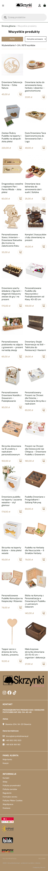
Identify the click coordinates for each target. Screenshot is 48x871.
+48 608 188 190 (13, 744)
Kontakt (6, 778)
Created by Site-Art (39, 867)
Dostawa (6, 808)
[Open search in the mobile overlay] (24, 17)
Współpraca (8, 804)
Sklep (5, 781)
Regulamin (7, 793)
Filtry (12, 39)
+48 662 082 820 (13, 740)
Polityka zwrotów (10, 789)
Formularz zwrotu (10, 797)
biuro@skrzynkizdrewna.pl (17, 736)
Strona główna (8, 26)
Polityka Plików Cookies (12, 800)
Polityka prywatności (12, 785)
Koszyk (6, 763)
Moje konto (7, 759)
